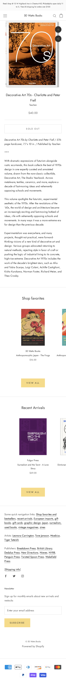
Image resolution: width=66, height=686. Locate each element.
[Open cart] (61, 15)
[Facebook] (5, 576)
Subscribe (17, 622)
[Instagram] (22, 576)
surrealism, (55, 523)
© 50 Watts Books (33, 641)
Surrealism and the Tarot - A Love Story (33, 466)
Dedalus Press (12, 552)
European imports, (44, 518)
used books (10, 527)
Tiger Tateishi (11, 540)
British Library (44, 548)
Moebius (55, 535)
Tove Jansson (42, 535)
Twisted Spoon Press (32, 557)
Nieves (43, 552)
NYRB (52, 552)
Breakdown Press (26, 548)
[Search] (54, 15)
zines (42, 527)
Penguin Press (12, 557)
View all (32, 383)
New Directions (29, 552)
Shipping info (12, 569)
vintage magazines (28, 527)
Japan (45, 523)
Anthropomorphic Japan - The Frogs (33, 355)
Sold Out (33, 128)
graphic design (32, 523)
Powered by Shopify (33, 646)
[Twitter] (14, 576)
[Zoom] (58, 29)
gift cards (17, 523)
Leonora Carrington (23, 535)
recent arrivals (24, 518)
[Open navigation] (5, 15)
